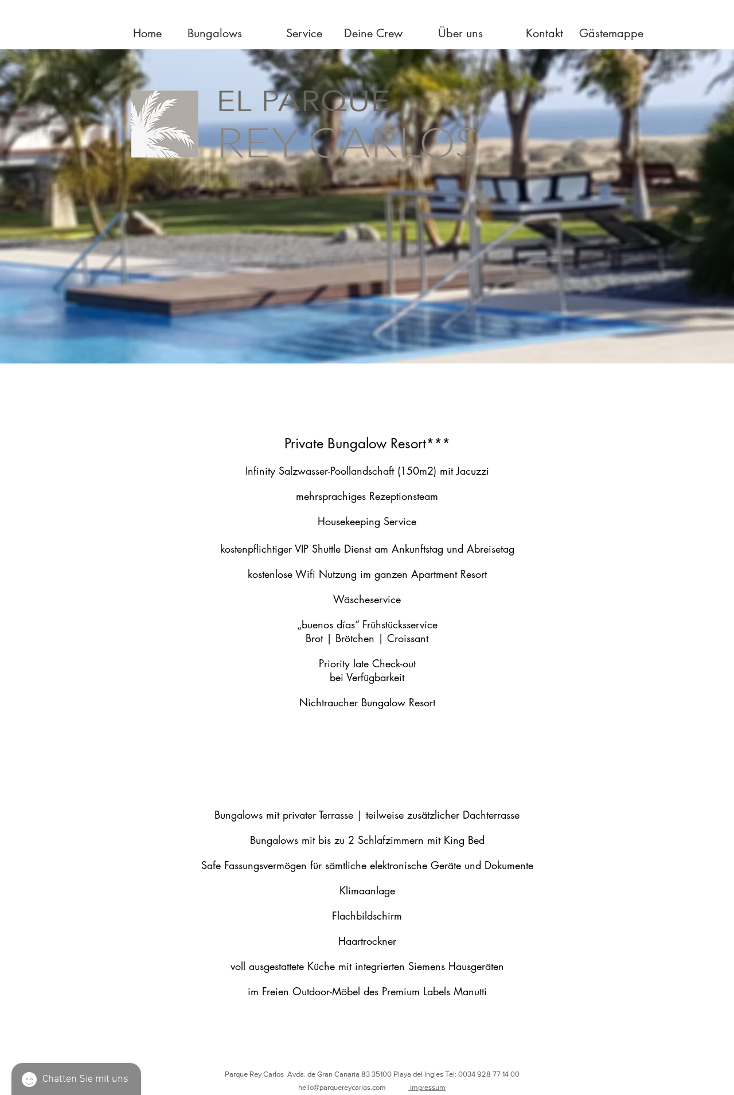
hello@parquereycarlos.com (342, 1087)
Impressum (427, 1087)
